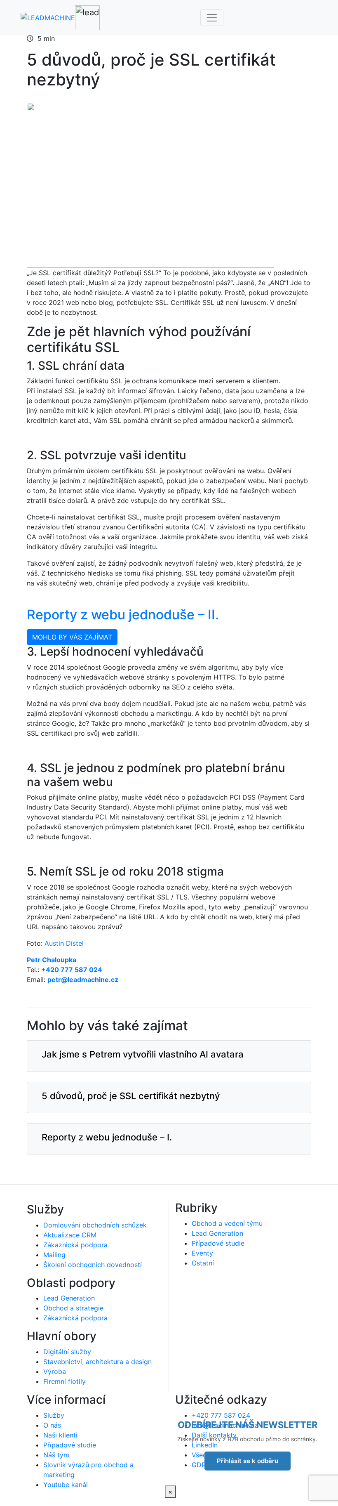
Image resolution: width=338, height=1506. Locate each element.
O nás (52, 1425)
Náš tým (56, 1455)
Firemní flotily (64, 1381)
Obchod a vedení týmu (227, 1223)
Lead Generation (69, 1298)
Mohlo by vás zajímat (72, 637)
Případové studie (218, 1243)
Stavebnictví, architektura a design (97, 1361)
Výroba (54, 1371)
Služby (53, 1415)
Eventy (202, 1253)
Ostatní (203, 1263)
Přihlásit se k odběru (247, 1461)
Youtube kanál (65, 1484)
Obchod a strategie (73, 1308)
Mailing (54, 1255)
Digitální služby (67, 1352)
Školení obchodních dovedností (92, 1265)
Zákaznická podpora (75, 1245)
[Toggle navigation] (211, 17)
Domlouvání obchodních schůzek (95, 1225)
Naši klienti (60, 1435)
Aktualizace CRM (69, 1235)
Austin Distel (64, 943)
